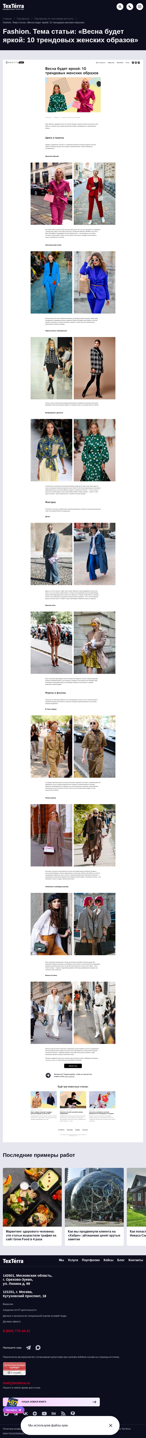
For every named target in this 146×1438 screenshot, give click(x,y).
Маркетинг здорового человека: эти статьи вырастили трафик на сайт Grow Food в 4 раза (31, 1235)
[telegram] (28, 1347)
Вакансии (8, 1304)
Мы (61, 1260)
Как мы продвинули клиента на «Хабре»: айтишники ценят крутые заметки (94, 1235)
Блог (121, 1260)
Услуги (73, 1260)
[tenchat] (72, 1413)
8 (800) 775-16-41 (16, 1331)
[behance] (53, 1413)
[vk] (25, 1413)
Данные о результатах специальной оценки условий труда (34, 1316)
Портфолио (91, 1260)
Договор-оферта (12, 1321)
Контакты (136, 1260)
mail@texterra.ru (16, 1383)
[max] (38, 1347)
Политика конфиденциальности (20, 1429)
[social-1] (63, 1413)
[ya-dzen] (34, 1413)
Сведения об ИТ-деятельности (19, 1310)
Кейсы (108, 1260)
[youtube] (44, 1413)
